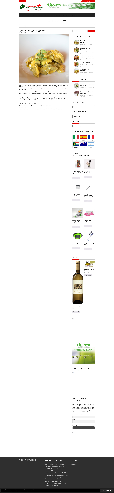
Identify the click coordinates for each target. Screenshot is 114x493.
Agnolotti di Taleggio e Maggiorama (32, 31)
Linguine (46, 472)
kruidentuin (56, 470)
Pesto (46, 477)
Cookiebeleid (25, 490)
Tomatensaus (56, 481)
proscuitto (54, 477)
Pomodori (49, 477)
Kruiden (51, 470)
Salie (53, 479)
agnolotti (47, 109)
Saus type (75, 121)
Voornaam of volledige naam (78, 414)
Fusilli (46, 466)
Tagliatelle (48, 481)
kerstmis (64, 468)
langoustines (60, 470)
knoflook (47, 470)
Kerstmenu (59, 468)
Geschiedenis (53, 466)
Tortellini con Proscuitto (86, 62)
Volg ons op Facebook (27, 460)
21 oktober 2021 (90, 58)
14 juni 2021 (89, 72)
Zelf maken (55, 485)
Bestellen (76, 178)
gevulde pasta (52, 109)
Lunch (49, 472)
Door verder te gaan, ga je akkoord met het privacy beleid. (82, 424)
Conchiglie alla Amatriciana (86, 56)
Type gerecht (35, 15)
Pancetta (66, 472)
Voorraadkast (56, 15)
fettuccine (65, 464)
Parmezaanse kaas (50, 475)
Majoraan (57, 109)
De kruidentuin (65, 15)
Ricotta (58, 477)
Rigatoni (61, 477)
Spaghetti (60, 479)
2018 (46, 464)
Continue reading (23, 107)
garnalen (49, 466)
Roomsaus (48, 479)
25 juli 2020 (89, 87)
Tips (50, 15)
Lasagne (64, 470)
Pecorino (63, 475)
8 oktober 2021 (90, 64)
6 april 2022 (89, 51)
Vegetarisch (49, 483)
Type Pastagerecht (79, 112)
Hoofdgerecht (51, 468)
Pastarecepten (27, 15)
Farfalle (62, 464)
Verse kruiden (57, 483)
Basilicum (49, 464)
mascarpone (53, 472)
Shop (70, 15)
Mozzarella (57, 472)
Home (21, 15)
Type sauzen (44, 15)
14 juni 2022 (89, 44)
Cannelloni (58, 464)
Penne (66, 475)
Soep (55, 479)
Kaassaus (30, 109)
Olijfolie (61, 472)
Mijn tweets (73, 464)
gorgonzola (62, 466)
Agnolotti (26, 109)
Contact (76, 15)
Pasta (61, 109)
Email (73, 419)
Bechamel (54, 464)
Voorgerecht (63, 483)
